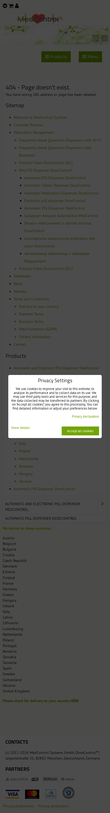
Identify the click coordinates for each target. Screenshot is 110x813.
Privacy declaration (85, 416)
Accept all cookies (80, 431)
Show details (20, 428)
